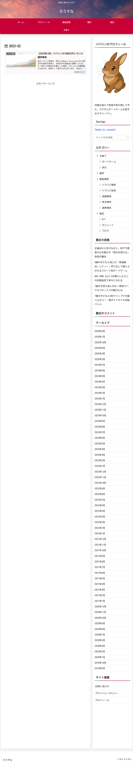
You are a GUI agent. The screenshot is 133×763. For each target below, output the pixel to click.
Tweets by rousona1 (105, 129)
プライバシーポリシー (106, 693)
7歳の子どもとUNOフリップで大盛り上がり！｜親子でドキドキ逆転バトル (112, 300)
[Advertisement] (45, 108)
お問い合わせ (102, 686)
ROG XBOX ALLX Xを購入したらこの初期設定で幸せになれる (111, 278)
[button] (127, 137)
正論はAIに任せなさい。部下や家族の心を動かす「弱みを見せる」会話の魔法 (112, 252)
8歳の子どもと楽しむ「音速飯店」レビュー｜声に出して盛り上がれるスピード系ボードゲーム (112, 266)
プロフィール (102, 700)
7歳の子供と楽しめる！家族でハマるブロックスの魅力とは (111, 288)
